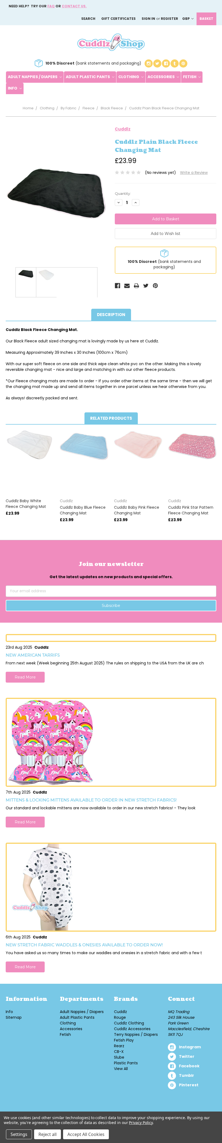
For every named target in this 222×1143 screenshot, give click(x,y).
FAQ (51, 6)
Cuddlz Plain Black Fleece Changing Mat (164, 108)
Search (88, 18)
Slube (119, 1057)
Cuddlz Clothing (129, 1023)
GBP (186, 18)
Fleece (88, 108)
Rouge (120, 1017)
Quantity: (123, 193)
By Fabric (68, 108)
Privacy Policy (140, 1122)
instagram (190, 1047)
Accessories (161, 76)
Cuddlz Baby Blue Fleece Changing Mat (83, 510)
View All (121, 1068)
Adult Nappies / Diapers (33, 76)
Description (111, 314)
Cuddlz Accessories (132, 1028)
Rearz (119, 1046)
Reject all (47, 1134)
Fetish (190, 76)
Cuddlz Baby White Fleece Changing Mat (26, 503)
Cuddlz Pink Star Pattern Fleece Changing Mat (190, 510)
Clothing (129, 76)
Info (13, 88)
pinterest (188, 1085)
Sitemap (14, 1017)
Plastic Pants (126, 1063)
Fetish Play (124, 1040)
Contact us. (74, 6)
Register (169, 18)
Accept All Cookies (86, 1134)
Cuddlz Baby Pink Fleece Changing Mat (136, 510)
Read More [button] (25, 677)
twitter (186, 1056)
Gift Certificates (118, 18)
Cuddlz (120, 1011)
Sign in (148, 18)
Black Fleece (112, 108)
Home (28, 108)
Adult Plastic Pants (88, 76)
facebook (189, 1066)
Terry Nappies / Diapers (136, 1034)
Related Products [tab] (111, 418)
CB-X (119, 1051)
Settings (19, 1134)
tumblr (186, 1075)
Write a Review (194, 172)
